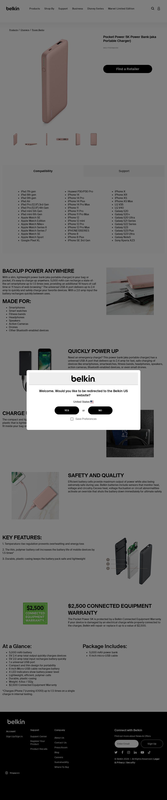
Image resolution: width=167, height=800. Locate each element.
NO (100, 410)
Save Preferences (86, 419)
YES (67, 410)
